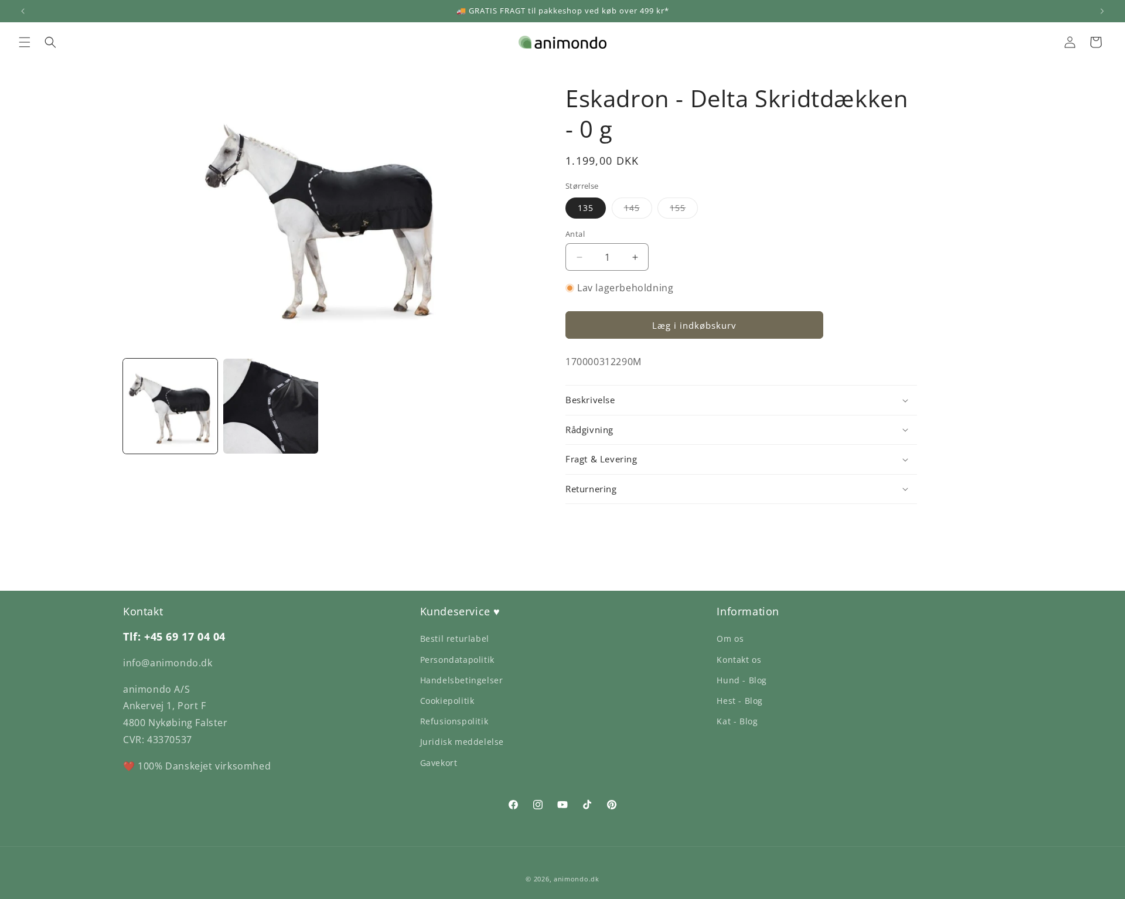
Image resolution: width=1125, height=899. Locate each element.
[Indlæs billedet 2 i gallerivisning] (270, 406)
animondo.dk (576, 878)
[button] (25, 42)
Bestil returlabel (454, 638)
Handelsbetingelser (461, 680)
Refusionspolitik (454, 721)
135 (586, 207)
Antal (575, 234)
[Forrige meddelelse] (23, 11)
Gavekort (439, 762)
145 (638, 210)
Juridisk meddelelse (462, 741)
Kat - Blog (737, 721)
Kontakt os (739, 659)
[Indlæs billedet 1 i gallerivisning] (170, 406)
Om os (730, 638)
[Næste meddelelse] (1102, 11)
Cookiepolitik (447, 700)
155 (684, 210)
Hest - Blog (740, 700)
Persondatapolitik (457, 659)
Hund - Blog (742, 680)
